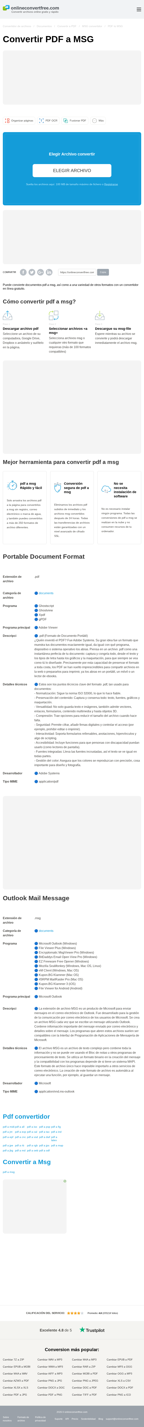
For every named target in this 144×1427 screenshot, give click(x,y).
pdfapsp (44, 1126)
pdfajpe (8, 1145)
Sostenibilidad (88, 1419)
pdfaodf (44, 1150)
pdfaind (56, 1131)
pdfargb (32, 1145)
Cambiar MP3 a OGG (119, 1366)
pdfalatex (54, 1139)
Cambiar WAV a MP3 (50, 1359)
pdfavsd (32, 1137)
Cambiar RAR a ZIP (83, 1366)
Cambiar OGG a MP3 (119, 1373)
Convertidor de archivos (17, 26)
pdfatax (44, 1131)
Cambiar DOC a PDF (84, 1387)
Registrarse (111, 184)
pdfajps (44, 1145)
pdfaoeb (32, 1150)
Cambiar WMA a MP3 (50, 1366)
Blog (100, 1419)
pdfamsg (9, 1171)
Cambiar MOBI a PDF (85, 1373)
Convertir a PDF (66, 26)
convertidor (26, 1116)
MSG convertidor (92, 26)
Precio (75, 1419)
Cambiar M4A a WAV (15, 1373)
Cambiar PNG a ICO (119, 1394)
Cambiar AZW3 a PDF (16, 1380)
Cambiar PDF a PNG (50, 1394)
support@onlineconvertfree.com (122, 1419)
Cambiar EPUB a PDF (120, 1359)
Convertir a (27, 1161)
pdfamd (20, 1150)
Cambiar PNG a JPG (50, 1380)
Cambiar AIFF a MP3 (50, 1373)
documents (46, 593)
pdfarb (19, 1145)
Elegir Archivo (72, 170)
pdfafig (56, 1126)
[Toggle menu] (139, 9)
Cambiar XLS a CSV (119, 1380)
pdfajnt (7, 1131)
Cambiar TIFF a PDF (84, 1394)
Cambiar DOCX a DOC (51, 1387)
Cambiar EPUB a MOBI (16, 1366)
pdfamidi (8, 1126)
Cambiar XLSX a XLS (15, 1387)
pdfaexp (20, 1131)
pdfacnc (20, 1137)
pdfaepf (8, 1137)
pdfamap (57, 1145)
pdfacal (32, 1131)
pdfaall (19, 1126)
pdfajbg (8, 1150)
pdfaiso (32, 1126)
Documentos (44, 26)
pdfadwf (44, 1137)
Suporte (59, 1419)
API (67, 1419)
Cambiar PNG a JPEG (85, 1380)
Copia (103, 272)
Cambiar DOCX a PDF (120, 1387)
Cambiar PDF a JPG (15, 1394)
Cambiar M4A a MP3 (84, 1359)
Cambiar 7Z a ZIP (13, 1359)
